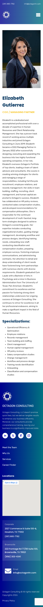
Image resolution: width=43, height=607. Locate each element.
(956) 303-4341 (13, 556)
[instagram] (29, 435)
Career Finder (9, 465)
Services (6, 459)
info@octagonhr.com (32, 4)
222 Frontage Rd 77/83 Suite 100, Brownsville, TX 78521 (21, 550)
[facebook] (21, 435)
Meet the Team (9, 447)
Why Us (6, 453)
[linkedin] (5, 435)
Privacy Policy (8, 601)
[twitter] (13, 435)
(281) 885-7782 (8, 4)
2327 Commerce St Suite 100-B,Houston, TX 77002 (21, 530)
